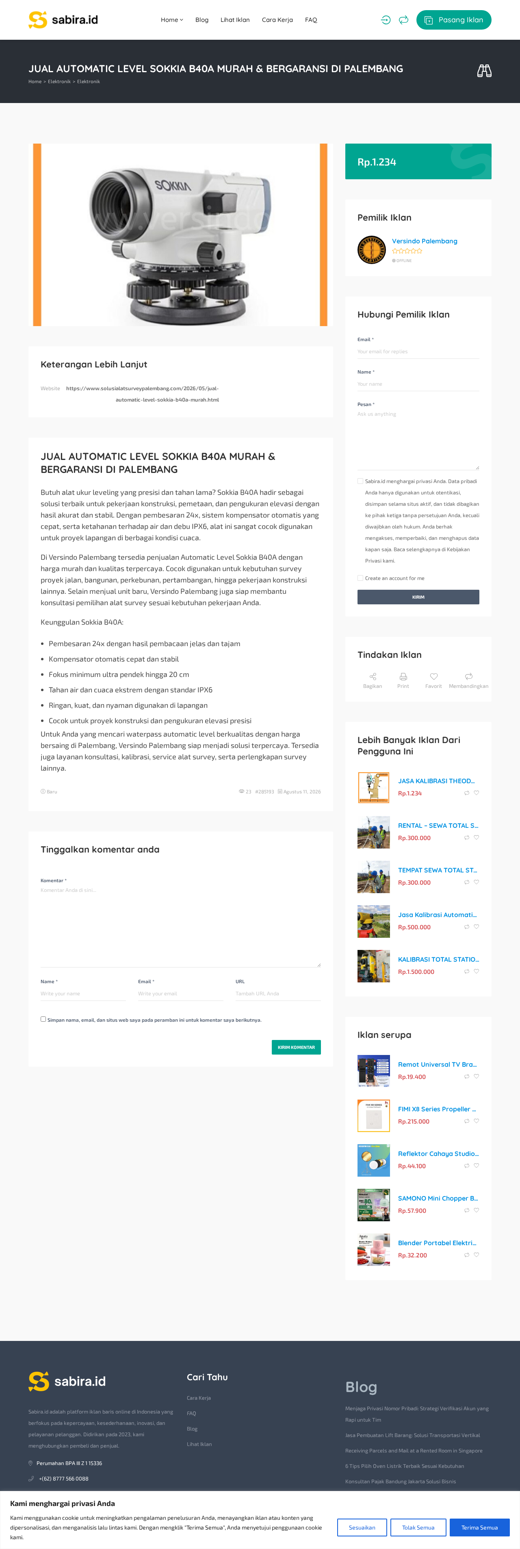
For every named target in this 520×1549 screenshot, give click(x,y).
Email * (146, 981)
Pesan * (366, 404)
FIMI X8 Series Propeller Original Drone (438, 1109)
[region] (260, 1520)
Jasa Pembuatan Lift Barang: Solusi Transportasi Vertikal (412, 1435)
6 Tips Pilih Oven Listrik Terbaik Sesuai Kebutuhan (404, 1466)
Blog (201, 20)
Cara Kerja (277, 20)
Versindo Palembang (424, 241)
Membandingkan (469, 686)
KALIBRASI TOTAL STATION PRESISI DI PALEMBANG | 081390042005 (438, 959)
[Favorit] (476, 793)
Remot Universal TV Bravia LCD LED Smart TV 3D (438, 1064)
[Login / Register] (386, 20)
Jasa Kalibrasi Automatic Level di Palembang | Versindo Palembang (438, 915)
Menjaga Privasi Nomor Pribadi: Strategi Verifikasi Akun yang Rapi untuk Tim (417, 1414)
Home (170, 20)
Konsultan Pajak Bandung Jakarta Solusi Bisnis (400, 1481)
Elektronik (59, 81)
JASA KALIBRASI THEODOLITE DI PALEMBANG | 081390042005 (438, 781)
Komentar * (54, 880)
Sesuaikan (362, 1527)
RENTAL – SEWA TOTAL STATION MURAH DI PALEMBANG (438, 825)
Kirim (418, 596)
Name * (49, 981)
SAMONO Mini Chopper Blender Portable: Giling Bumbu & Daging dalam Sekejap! (438, 1198)
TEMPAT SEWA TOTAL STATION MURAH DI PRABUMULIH (438, 870)
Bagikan (372, 686)
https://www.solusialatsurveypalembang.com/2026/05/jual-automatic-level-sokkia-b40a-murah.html (142, 394)
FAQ (311, 20)
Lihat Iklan (235, 20)
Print (403, 686)
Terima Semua (480, 1527)
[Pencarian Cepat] (484, 71)
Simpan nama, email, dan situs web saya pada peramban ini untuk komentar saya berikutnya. (155, 1020)
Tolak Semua (418, 1527)
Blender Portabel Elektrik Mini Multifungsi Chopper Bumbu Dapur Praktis (438, 1243)
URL (240, 981)
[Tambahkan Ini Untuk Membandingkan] (467, 793)
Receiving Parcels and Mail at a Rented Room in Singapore (414, 1450)
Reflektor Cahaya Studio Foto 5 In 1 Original (438, 1153)
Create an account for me (395, 578)
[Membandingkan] (403, 20)
